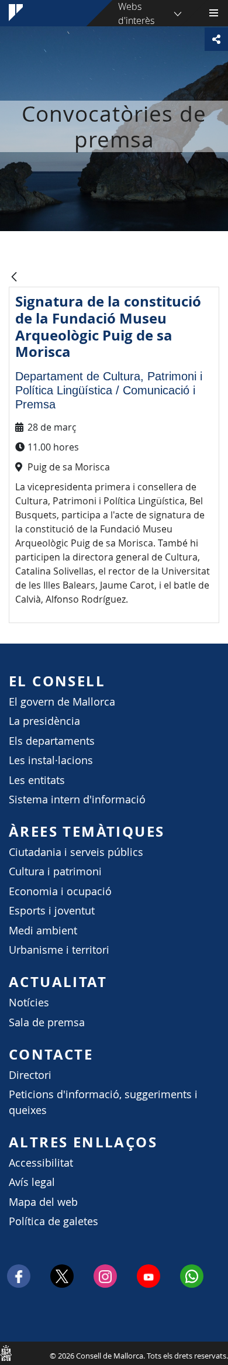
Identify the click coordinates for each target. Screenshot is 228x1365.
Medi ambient (43, 930)
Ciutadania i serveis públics (76, 852)
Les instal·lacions (51, 760)
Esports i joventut (52, 910)
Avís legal (32, 1182)
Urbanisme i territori (59, 950)
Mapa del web (43, 1202)
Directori (30, 1075)
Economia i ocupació (60, 891)
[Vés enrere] (14, 277)
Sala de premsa (47, 1022)
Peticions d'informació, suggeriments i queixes (103, 1102)
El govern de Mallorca (62, 702)
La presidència (44, 721)
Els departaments (52, 741)
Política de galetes (53, 1221)
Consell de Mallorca (6, 1353)
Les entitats (37, 780)
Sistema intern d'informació (77, 799)
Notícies (29, 1002)
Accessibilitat (41, 1163)
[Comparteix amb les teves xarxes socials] (216, 39)
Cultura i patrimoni (55, 871)
